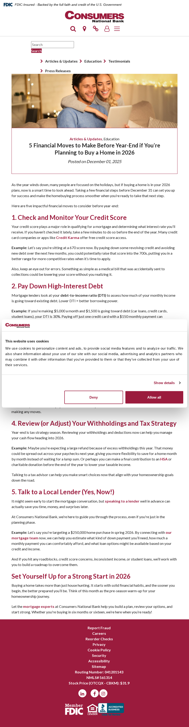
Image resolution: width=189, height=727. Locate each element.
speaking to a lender (122, 501)
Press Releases (58, 71)
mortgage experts (38, 606)
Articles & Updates (61, 61)
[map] (84, 30)
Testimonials (119, 61)
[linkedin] (82, 693)
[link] (96, 30)
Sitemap (99, 666)
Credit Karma (67, 237)
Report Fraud (99, 628)
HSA (164, 459)
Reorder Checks (99, 639)
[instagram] (103, 693)
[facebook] (95, 693)
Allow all (154, 397)
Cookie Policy (99, 650)
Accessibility (99, 661)
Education (93, 61)
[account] (107, 30)
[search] (73, 30)
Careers (99, 633)
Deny (93, 397)
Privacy (99, 644)
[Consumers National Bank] (94, 16)
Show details (164, 383)
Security (99, 655)
